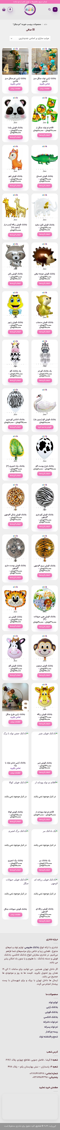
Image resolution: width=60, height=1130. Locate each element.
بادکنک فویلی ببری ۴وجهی (44, 566)
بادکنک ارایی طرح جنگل (15, 714)
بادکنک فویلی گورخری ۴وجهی (44, 516)
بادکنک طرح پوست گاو (45, 466)
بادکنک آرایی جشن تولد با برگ (15, 764)
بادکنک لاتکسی (51, 1017)
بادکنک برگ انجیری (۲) (15, 466)
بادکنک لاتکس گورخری (15, 419)
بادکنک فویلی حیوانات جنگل (15, 909)
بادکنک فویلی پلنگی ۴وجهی (15, 515)
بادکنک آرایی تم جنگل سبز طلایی (15, 79)
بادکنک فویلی (51, 1012)
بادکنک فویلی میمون (44, 666)
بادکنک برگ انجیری (15, 860)
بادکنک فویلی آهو (15, 176)
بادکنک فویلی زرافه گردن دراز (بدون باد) (15, 226)
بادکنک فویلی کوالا (15, 812)
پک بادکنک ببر (44, 860)
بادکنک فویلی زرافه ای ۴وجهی (44, 910)
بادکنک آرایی (52, 1007)
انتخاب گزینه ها (44, 135)
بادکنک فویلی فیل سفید (44, 225)
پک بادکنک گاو (15, 371)
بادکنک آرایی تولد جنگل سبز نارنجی (44, 79)
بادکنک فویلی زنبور (15, 322)
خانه (45, 24)
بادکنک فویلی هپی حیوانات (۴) (45, 618)
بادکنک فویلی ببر (15, 617)
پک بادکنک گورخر (45, 371)
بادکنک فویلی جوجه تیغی (44, 274)
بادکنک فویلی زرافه (44, 714)
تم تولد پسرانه (51, 1027)
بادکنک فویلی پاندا (15, 127)
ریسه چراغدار (52, 1032)
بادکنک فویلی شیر (44, 763)
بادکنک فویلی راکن (15, 274)
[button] (55, 9)
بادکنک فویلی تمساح (44, 176)
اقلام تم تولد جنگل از (44, 127)
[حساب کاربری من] (10, 9)
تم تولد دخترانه (50, 1022)
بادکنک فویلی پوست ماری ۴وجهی (15, 567)
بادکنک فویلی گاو (15, 666)
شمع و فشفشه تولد (48, 1037)
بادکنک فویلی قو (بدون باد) (44, 419)
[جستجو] (49, 9)
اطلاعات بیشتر (45, 89)
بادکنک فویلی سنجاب (44, 322)
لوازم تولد (53, 1002)
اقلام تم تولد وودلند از (45, 812)
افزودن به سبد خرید (44, 427)
